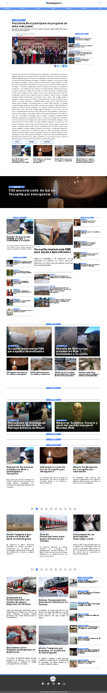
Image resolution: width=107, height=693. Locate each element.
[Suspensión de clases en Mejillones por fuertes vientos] (71, 47)
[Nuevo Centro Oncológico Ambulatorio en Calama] (73, 663)
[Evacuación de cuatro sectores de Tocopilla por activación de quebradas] (77, 255)
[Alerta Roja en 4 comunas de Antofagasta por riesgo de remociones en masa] (77, 244)
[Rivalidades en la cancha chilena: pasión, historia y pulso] (10, 302)
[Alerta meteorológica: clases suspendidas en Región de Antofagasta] (71, 61)
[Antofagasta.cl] (8, 3)
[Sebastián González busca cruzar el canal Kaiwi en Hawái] (10, 312)
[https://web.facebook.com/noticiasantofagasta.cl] (43, 684)
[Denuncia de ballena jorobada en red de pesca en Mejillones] (73, 583)
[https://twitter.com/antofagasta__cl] (48, 684)
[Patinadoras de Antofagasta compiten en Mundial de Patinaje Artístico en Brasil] (10, 263)
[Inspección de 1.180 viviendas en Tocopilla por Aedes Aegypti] (73, 629)
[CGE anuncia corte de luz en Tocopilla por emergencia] (77, 222)
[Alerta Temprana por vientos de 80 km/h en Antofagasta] (73, 640)
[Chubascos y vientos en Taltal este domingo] (73, 617)
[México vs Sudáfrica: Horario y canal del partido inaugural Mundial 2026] (10, 273)
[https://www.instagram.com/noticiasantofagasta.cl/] (53, 684)
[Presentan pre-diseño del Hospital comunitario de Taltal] (73, 606)
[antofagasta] (53, 5)
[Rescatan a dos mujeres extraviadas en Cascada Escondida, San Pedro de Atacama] (73, 652)
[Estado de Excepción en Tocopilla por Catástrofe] (77, 233)
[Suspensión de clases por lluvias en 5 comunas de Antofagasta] (71, 40)
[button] (17, 142)
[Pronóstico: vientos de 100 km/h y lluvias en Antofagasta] (73, 594)
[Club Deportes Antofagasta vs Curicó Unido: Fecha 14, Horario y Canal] (10, 292)
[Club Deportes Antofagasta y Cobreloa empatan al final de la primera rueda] (10, 282)
